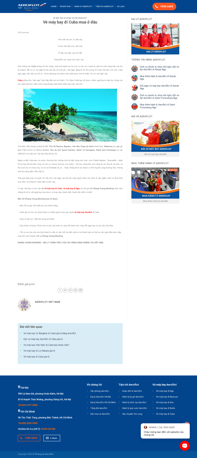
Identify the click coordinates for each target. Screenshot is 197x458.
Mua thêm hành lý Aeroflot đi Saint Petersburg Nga (157, 106)
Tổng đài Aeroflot (98, 408)
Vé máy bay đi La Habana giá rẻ (39, 350)
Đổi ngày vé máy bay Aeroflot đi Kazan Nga (159, 87)
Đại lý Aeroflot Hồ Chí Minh (103, 402)
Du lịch (121, 6)
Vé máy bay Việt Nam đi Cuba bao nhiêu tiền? (46, 345)
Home (53, 6)
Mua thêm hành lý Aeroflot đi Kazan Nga (158, 77)
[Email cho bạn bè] (70, 290)
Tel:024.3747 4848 (27, 405)
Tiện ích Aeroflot (104, 6)
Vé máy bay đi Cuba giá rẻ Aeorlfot (70, 18)
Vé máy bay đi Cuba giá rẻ (36, 356)
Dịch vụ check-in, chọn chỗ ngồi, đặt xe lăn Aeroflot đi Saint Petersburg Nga (159, 96)
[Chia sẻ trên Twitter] (65, 290)
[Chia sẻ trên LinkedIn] (80, 290)
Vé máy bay (65, 6)
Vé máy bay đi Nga (165, 391)
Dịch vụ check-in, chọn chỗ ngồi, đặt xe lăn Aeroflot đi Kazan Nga (159, 68)
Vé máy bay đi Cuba (165, 414)
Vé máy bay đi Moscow (167, 397)
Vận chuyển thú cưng (132, 414)
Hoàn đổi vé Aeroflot (132, 391)
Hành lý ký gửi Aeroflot (133, 397)
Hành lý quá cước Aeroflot (134, 408)
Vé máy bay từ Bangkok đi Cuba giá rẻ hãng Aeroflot (50, 333)
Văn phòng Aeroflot (99, 391)
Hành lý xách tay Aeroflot (134, 402)
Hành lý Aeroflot (83, 6)
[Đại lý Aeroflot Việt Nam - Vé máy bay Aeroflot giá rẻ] (32, 6)
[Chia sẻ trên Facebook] (59, 290)
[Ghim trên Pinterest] (75, 290)
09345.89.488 (48, 429)
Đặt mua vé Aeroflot (100, 414)
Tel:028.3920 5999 (27, 423)
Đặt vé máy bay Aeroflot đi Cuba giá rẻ (43, 339)
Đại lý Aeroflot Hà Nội (100, 397)
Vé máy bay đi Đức (165, 402)
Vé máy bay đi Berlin (165, 408)
